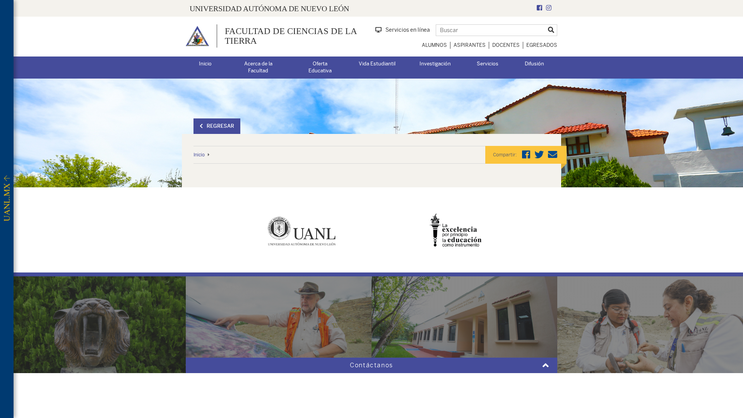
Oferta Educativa (320, 67)
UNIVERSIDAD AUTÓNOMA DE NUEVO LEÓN (269, 8)
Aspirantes (470, 45)
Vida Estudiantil (377, 64)
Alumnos (434, 45)
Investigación (435, 64)
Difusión (534, 64)
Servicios (487, 64)
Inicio (205, 64)
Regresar (220, 126)
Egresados (541, 45)
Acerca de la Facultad (258, 67)
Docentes (506, 45)
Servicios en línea (407, 30)
